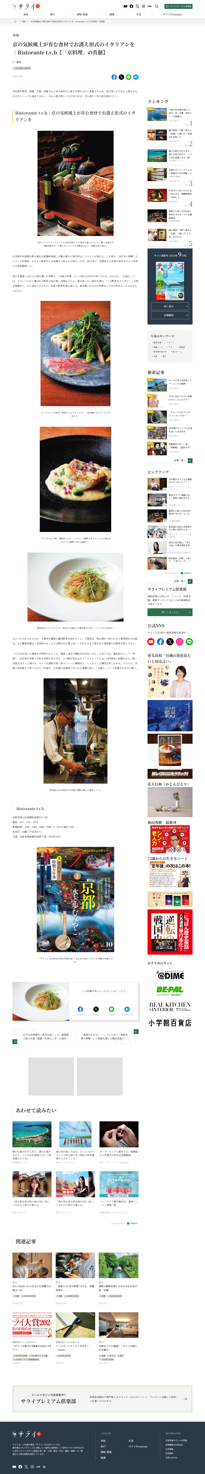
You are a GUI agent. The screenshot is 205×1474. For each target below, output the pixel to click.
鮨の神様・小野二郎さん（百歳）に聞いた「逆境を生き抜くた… (180, 133)
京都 (17, 1296)
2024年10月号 (22, 68)
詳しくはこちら (170, 612)
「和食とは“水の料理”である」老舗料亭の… (75, 1288)
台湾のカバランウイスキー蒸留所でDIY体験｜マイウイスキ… (180, 173)
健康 (112, 14)
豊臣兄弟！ (158, 342)
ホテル (112, 1355)
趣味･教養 (82, 14)
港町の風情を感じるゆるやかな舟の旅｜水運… (118, 1288)
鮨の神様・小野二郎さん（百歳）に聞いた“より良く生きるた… (180, 233)
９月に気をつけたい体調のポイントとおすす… (180, 398)
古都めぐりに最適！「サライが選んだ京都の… (118, 1348)
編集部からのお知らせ (24, 1342)
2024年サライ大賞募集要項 (27, 1359)
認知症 (182, 347)
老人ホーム (177, 351)
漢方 (164, 356)
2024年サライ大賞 (39, 1355)
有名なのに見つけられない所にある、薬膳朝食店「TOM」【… (180, 194)
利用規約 (169, 1453)
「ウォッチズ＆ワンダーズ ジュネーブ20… (180, 414)
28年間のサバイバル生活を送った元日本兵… (180, 430)
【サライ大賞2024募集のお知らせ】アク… (31, 1348)
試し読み (168, 306)
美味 (25, 14)
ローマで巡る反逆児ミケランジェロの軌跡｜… (180, 382)
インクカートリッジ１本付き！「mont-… (72, 1348)
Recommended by (119, 1223)
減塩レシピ (158, 347)
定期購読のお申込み (174, 1444)
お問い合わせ (171, 1457)
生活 (138, 14)
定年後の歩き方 (160, 351)
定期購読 (168, 315)
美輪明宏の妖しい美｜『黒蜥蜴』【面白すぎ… (180, 446)
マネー (171, 347)
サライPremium (138, 1446)
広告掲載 (169, 1449)
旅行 (52, 14)
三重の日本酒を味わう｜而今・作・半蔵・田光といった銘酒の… (180, 113)
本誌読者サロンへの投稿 (176, 1440)
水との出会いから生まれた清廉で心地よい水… (31, 1288)
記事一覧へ (180, 460)
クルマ (171, 342)
